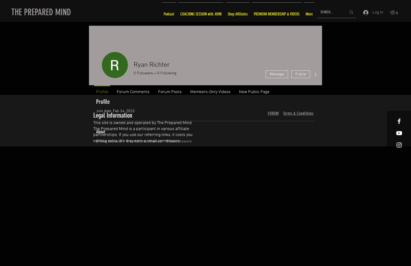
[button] (395, 12)
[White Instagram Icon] (399, 145)
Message (277, 74)
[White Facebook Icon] (399, 121)
